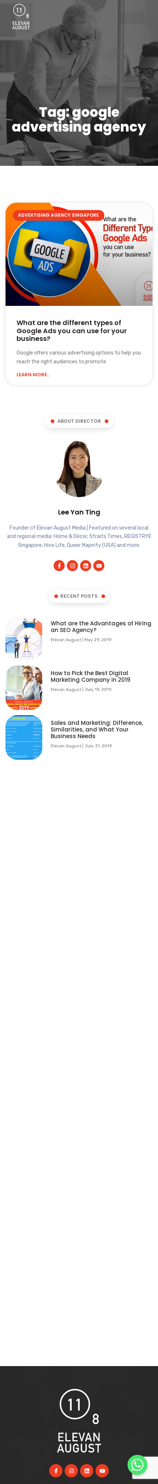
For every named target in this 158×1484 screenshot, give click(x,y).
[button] (132, 18)
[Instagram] (72, 565)
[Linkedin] (85, 565)
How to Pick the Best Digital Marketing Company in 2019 (90, 676)
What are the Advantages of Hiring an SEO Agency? (101, 626)
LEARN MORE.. (33, 375)
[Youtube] (98, 565)
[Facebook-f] (59, 565)
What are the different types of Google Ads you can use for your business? (72, 330)
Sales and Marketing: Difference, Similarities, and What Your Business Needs (97, 729)
